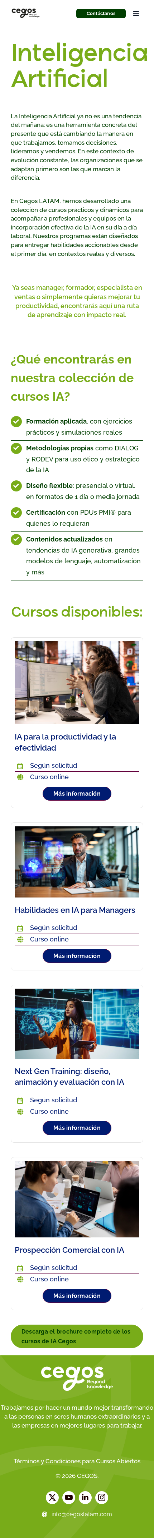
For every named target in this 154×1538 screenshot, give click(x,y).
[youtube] (68, 1497)
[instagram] (101, 1497)
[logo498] (25, 9)
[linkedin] (85, 1497)
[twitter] (52, 1497)
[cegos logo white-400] (77, 1368)
